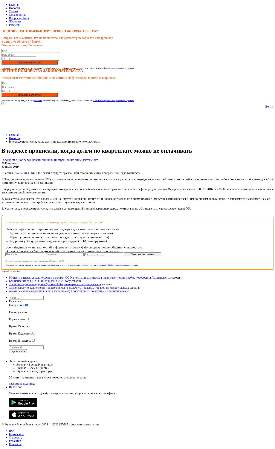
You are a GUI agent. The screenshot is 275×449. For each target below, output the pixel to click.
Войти (269, 106)
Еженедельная (18, 312)
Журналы (15, 21)
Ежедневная (17, 305)
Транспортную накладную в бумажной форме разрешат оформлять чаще (55, 284)
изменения (20, 173)
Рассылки (15, 24)
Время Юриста (18, 326)
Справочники (18, 14)
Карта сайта (16, 434)
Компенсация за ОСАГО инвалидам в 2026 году (40, 280)
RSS (11, 430)
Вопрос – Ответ (19, 18)
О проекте (15, 437)
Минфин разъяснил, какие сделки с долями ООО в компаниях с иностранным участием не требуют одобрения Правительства (90, 277)
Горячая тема (17, 319)
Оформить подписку (22, 383)
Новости (14, 8)
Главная (14, 4)
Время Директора (20, 340)
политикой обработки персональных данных (113, 68)
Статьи (13, 11)
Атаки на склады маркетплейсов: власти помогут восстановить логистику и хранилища (65, 291)
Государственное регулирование (22, 159)
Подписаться (17, 351)
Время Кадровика (20, 333)
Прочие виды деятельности (81, 159)
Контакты (15, 444)
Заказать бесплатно (29, 62)
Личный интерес (53, 159)
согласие (38, 68)
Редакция (15, 440)
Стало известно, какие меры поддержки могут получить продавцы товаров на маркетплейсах (69, 287)
